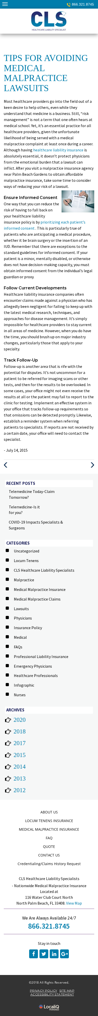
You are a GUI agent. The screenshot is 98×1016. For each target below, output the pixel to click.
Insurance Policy (28, 627)
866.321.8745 (83, 4)
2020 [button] (20, 719)
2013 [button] (20, 778)
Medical (20, 637)
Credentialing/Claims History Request (49, 863)
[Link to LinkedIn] (54, 953)
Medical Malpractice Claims (37, 599)
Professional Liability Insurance (41, 656)
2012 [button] (20, 790)
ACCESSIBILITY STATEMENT (52, 994)
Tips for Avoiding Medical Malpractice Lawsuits (46, 73)
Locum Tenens (26, 560)
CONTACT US (49, 855)
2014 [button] (20, 766)
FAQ (49, 837)
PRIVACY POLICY (43, 990)
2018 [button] (20, 731)
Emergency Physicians (33, 666)
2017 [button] (20, 743)
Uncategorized (26, 550)
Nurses (20, 694)
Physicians (23, 618)
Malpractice (24, 579)
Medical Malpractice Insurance (40, 589)
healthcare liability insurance (58, 149)
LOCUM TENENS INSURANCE (49, 820)
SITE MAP (66, 990)
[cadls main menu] (5, 4)
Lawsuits (21, 608)
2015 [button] (20, 755)
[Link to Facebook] (33, 953)
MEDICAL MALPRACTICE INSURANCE (49, 829)
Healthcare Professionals (36, 675)
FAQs (18, 646)
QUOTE (49, 846)
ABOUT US (49, 812)
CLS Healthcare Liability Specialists (44, 570)
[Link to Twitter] (43, 953)
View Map (74, 903)
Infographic (24, 685)
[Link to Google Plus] (64, 953)
